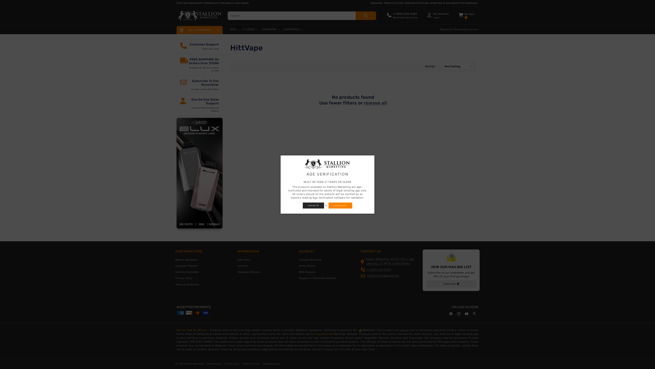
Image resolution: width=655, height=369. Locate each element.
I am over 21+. (340, 205)
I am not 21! (313, 205)
